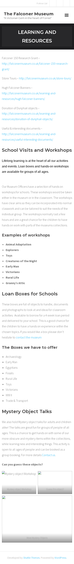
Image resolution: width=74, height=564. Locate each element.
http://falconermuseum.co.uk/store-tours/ (45, 78)
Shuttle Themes (31, 557)
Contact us (48, 455)
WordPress (60, 557)
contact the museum (29, 337)
